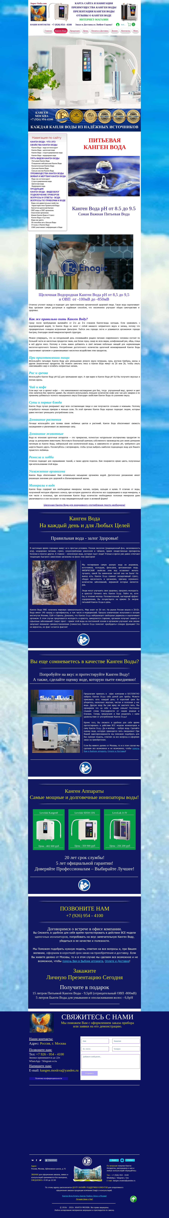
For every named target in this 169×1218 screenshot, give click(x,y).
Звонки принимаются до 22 (44, 1057)
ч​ (59, 1057)
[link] (131, 24)
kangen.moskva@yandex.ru (59, 1070)
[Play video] (84, 262)
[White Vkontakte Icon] (32, 1160)
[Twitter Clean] (40, 1160)
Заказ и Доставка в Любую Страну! (93, 24)
